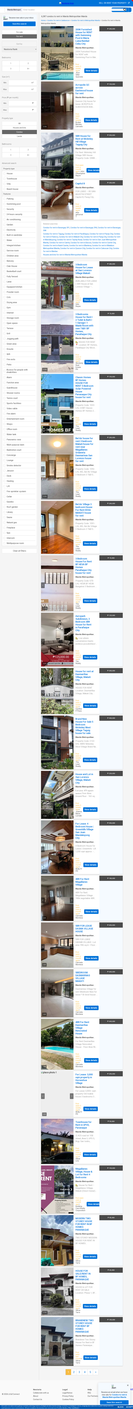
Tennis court (12, 398)
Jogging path (12, 338)
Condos (19, 132)
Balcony (10, 261)
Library (10, 512)
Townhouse (12, 178)
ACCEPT (129, 1407)
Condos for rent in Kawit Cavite (55, 245)
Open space (12, 323)
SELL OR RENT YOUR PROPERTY (113, 3)
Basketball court (14, 271)
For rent (19, 36)
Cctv (9, 297)
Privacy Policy (68, 1396)
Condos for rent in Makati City (71, 237)
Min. (5, 83)
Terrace (10, 328)
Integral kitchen (14, 245)
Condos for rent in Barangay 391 (56, 228)
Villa (9, 184)
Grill (8, 333)
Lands (19, 136)
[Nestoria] (66, 3)
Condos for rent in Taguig (53, 234)
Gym (9, 307)
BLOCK (121, 1407)
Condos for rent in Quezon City (72, 248)
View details (91, 70)
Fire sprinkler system (16, 491)
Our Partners (93, 1396)
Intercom (11, 538)
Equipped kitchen (14, 287)
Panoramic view (14, 439)
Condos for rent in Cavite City (104, 243)
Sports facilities (14, 403)
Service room (13, 250)
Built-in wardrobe (14, 235)
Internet (10, 313)
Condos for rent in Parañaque (77, 234)
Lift (8, 486)
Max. (5, 89)
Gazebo (10, 502)
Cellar (9, 496)
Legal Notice (67, 1393)
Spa (8, 533)
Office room (12, 429)
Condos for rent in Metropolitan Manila (85, 20)
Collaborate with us (41, 1393)
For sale (19, 32)
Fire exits (11, 359)
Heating (10, 481)
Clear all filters (19, 551)
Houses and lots (19, 128)
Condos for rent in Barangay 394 (83, 228)
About (35, 1396)
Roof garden (12, 507)
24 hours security (14, 214)
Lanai (9, 281)
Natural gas (12, 522)
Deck (9, 476)
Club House (12, 266)
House (10, 173)
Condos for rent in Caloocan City (99, 248)
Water (9, 240)
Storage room (13, 318)
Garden (10, 224)
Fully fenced (12, 276)
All (19, 123)
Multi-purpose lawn (15, 445)
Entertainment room (15, 419)
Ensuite (10, 349)
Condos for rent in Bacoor (81, 243)
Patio (9, 364)
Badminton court (14, 450)
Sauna (9, 517)
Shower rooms (13, 393)
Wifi (8, 354)
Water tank (11, 434)
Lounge (10, 460)
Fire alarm (11, 413)
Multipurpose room (15, 543)
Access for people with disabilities (17, 371)
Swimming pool (14, 204)
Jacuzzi (10, 470)
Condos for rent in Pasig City (95, 237)
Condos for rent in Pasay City (101, 234)
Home (43, 20)
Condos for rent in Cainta (59, 243)
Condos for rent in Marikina (80, 245)
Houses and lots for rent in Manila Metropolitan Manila (65, 255)
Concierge (11, 455)
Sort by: (19, 44)
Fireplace (11, 527)
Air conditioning (14, 219)
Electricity (11, 230)
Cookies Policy (68, 1399)
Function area (13, 382)
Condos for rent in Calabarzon (58, 20)
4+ (28, 69)
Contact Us (37, 1399)
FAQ (89, 1393)
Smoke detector (14, 465)
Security (10, 209)
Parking (10, 199)
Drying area (12, 302)
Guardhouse (12, 388)
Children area (12, 256)
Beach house (12, 189)
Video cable (12, 408)
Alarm (9, 377)
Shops (9, 424)
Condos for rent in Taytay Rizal (69, 240)
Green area (11, 344)
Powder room (13, 292)
